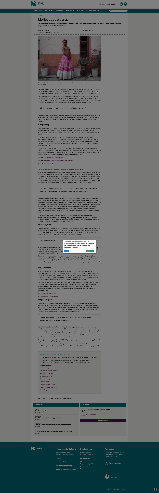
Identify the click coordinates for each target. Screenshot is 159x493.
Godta (92, 251)
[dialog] (79, 246)
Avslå (88, 251)
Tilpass (66, 251)
